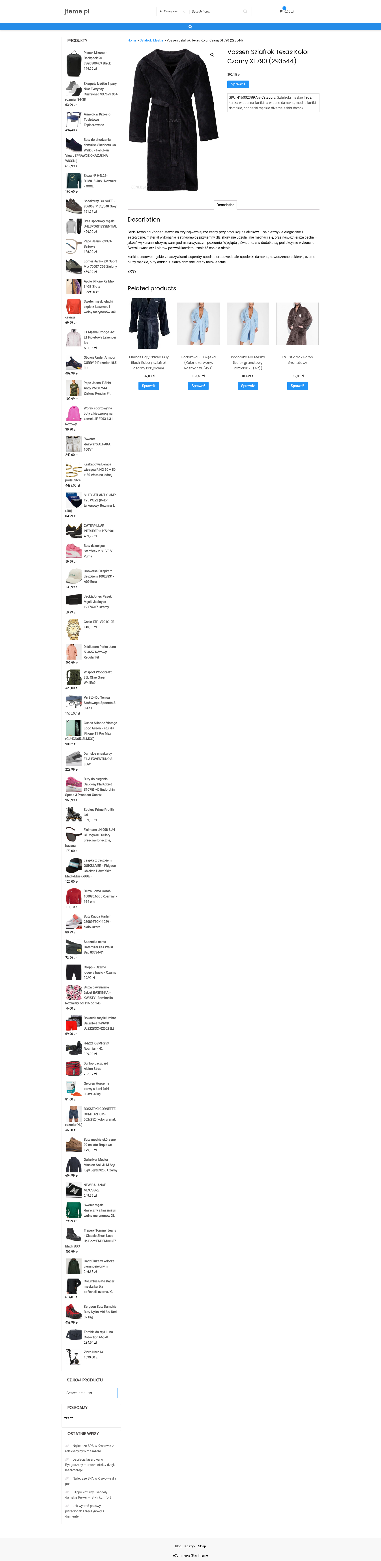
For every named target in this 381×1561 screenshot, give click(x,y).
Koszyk (190, 1546)
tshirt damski (294, 108)
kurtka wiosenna (241, 103)
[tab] (225, 205)
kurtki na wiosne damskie (274, 103)
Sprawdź (238, 84)
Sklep (202, 1546)
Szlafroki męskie (151, 40)
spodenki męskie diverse (263, 108)
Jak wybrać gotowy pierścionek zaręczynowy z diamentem (85, 1511)
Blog (178, 1546)
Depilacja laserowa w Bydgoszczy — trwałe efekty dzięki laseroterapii (90, 1465)
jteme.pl (77, 11)
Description (225, 205)
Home (132, 40)
